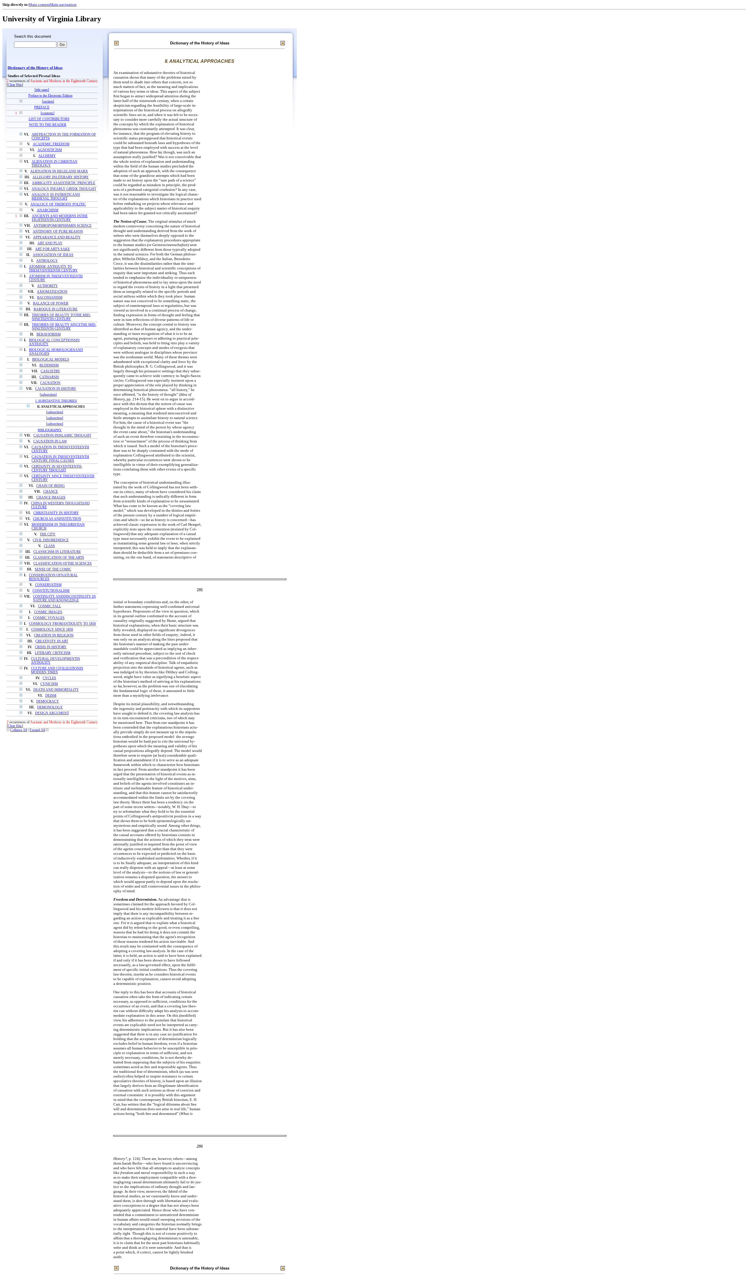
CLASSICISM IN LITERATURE (57, 552)
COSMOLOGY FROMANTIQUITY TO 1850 (62, 624)
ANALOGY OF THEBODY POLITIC (58, 204)
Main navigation (63, 4)
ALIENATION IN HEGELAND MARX (59, 171)
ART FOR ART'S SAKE (52, 249)
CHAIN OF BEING (50, 486)
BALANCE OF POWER (50, 303)
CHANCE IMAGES (50, 497)
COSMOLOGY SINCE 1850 (52, 630)
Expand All (37, 730)
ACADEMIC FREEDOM (51, 144)
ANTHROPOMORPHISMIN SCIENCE (62, 226)
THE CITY (48, 534)
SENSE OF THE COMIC (53, 569)
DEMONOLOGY (50, 707)
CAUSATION (50, 383)
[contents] (47, 113)
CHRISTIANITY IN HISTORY (56, 513)
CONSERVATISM (48, 585)
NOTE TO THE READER (47, 125)
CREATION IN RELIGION (54, 635)
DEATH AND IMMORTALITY (56, 690)
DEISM (50, 696)
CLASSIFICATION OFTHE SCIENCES (62, 563)
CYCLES (49, 678)
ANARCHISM (47, 210)
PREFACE (41, 107)
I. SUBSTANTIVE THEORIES (56, 400)
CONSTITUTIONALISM (51, 591)
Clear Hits (15, 85)
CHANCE (50, 492)
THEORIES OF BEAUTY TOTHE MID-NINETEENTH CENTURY (61, 317)
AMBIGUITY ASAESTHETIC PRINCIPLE (63, 183)
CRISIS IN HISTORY (51, 647)
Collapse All (18, 730)
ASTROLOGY (47, 261)
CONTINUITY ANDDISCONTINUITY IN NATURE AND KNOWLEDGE (64, 598)
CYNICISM (49, 684)
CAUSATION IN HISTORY (55, 389)
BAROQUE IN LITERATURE (55, 309)
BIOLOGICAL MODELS (50, 360)
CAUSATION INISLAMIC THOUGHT (62, 435)
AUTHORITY (47, 286)
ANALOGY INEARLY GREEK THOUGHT (64, 189)
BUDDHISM (49, 365)
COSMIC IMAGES (48, 612)
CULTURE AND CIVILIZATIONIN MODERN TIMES (57, 670)
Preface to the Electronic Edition (50, 96)
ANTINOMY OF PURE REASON (58, 232)
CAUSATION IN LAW (50, 441)
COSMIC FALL (49, 606)
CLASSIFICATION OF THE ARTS (58, 558)
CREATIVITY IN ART (51, 641)
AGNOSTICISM (49, 150)
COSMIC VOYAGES (49, 618)
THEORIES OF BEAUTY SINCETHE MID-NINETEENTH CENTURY (64, 327)
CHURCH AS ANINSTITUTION (57, 519)
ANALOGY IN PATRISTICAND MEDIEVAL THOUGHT (56, 196)
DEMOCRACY (47, 701)
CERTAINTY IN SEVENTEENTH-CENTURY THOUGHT (57, 468)
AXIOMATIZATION (52, 292)
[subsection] (48, 395)
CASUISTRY (50, 371)
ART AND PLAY (50, 243)
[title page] (41, 90)
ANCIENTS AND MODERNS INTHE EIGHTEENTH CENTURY (60, 218)
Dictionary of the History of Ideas (35, 68)
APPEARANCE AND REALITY (57, 237)
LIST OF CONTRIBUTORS (49, 119)
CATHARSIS (49, 377)
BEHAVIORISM (49, 334)
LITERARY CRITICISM (52, 653)
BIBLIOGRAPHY (50, 430)
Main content (39, 4)
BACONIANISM (50, 298)
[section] (48, 101)
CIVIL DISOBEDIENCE (51, 540)
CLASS (49, 546)
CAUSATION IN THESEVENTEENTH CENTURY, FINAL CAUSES (60, 459)
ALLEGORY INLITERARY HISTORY (60, 177)
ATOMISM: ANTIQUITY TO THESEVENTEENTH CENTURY (53, 268)
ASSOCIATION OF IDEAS (53, 255)
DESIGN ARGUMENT (52, 713)
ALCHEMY (47, 156)
